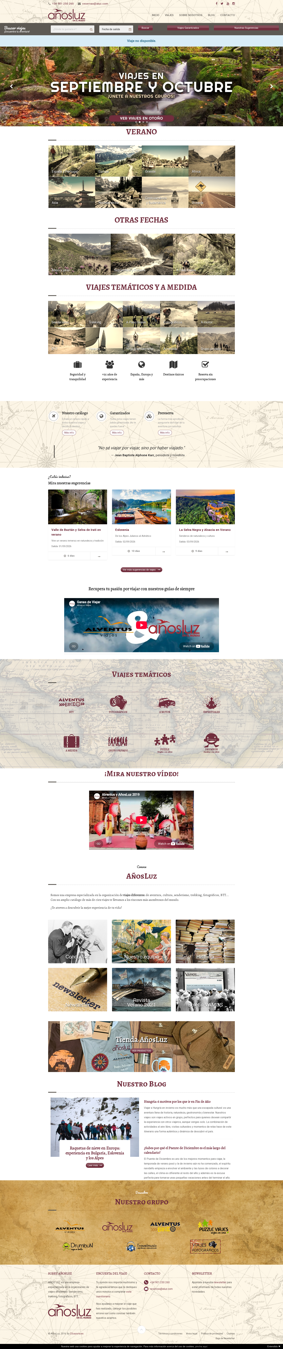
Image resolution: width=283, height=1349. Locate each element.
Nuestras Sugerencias (246, 27)
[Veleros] (104, 340)
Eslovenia (122, 530)
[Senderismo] (66, 314)
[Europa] (118, 160)
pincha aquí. (201, 1346)
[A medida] (179, 340)
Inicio (155, 15)
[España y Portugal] (71, 160)
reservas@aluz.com (95, 3)
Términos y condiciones (170, 1333)
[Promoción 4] (141, 86)
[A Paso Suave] (204, 254)
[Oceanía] (212, 192)
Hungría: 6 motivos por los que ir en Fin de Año (177, 1101)
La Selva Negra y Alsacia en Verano (205, 530)
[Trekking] (104, 314)
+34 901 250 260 (63, 3)
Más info (69, 432)
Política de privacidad (212, 1333)
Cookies (231, 1333)
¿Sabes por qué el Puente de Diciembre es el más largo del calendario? (184, 1150)
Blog (211, 15)
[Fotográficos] (179, 314)
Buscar (145, 27)
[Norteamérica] (118, 192)
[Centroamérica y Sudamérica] (165, 192)
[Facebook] (216, 3)
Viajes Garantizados (188, 27)
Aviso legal (191, 1333)
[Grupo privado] (216, 340)
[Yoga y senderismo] (141, 340)
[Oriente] (165, 160)
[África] (212, 160)
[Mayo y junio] (79, 254)
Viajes (169, 15)
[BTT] (66, 340)
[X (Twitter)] (221, 3)
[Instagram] (233, 3)
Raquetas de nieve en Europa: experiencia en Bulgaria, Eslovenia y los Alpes (95, 1153)
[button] (11, 86)
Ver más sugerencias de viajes (139, 569)
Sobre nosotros (190, 15)
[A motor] (216, 314)
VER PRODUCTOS (141, 1050)
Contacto (227, 15)
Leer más (93, 1165)
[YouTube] (227, 3)
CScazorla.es (77, 1333)
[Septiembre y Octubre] (142, 254)
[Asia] (71, 192)
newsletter (220, 1282)
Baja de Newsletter (225, 1338)
